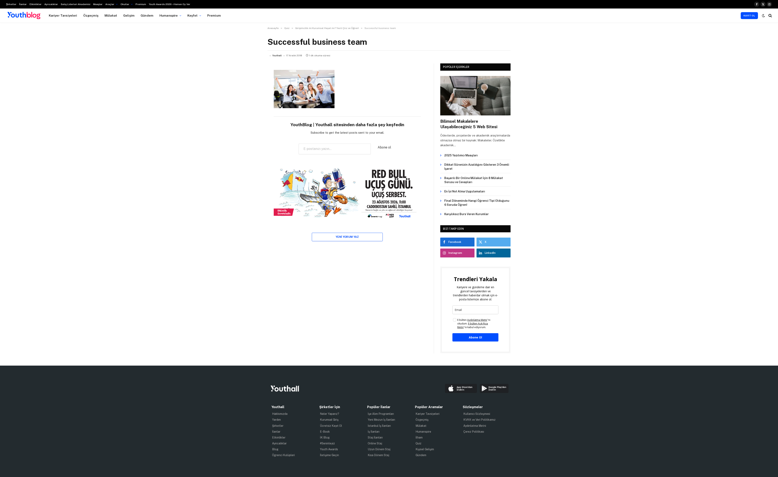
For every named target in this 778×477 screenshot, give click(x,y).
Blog (275, 449)
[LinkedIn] (253, 104)
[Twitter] (253, 94)
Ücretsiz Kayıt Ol (331, 425)
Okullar (125, 4)
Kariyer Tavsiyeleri (63, 15)
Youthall (277, 55)
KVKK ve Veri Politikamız (479, 419)
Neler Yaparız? (329, 413)
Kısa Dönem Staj (378, 455)
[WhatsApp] (253, 114)
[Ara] (770, 15)
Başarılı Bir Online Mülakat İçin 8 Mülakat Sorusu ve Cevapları (473, 180)
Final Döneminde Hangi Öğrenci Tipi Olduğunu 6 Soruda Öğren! (476, 202)
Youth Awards (329, 449)
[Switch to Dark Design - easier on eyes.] (763, 15)
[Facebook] (253, 83)
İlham (419, 437)
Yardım (276, 419)
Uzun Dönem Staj (379, 449)
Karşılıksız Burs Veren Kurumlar (466, 214)
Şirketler (11, 4)
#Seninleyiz (327, 443)
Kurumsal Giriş (329, 419)
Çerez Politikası (473, 431)
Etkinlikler (36, 4)
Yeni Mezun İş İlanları (381, 419)
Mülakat (111, 15)
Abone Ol (475, 337)
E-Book (325, 431)
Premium (141, 4)
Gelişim (129, 15)
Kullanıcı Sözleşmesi (476, 413)
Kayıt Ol (749, 15)
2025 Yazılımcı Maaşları (461, 155)
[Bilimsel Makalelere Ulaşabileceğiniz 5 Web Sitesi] (475, 95)
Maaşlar (98, 4)
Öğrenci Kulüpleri (283, 455)
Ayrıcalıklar (51, 4)
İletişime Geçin (329, 455)
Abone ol (384, 147)
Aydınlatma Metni (474, 425)
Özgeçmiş (90, 15)
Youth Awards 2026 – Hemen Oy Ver (169, 4)
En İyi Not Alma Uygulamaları (464, 191)
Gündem (147, 15)
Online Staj (375, 443)
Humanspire (168, 15)
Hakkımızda (279, 413)
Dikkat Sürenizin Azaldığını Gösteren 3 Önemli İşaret (476, 166)
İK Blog (325, 437)
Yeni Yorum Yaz (347, 236)
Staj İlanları (375, 437)
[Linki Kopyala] (253, 135)
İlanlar (23, 4)
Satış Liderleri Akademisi (75, 4)
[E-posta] (253, 125)
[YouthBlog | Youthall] (24, 16)
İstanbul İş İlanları (379, 425)
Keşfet (192, 15)
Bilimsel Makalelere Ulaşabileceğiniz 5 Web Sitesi (468, 124)
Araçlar (109, 4)
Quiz (418, 443)
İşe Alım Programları (381, 413)
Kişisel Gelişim (425, 449)
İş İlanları (373, 431)
